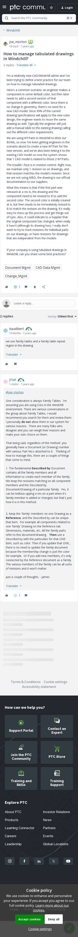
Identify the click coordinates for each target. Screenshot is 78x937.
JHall (12, 379)
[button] (4, 8)
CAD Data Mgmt (48, 267)
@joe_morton (15, 392)
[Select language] (51, 8)
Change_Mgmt (16, 276)
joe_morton (18, 42)
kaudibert (16, 328)
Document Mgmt (18, 267)
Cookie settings (55, 682)
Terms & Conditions (26, 682)
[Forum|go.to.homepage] (25, 7)
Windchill (13, 30)
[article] (39, 346)
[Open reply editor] (39, 303)
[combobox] (39, 18)
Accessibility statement (39, 686)
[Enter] (6, 18)
